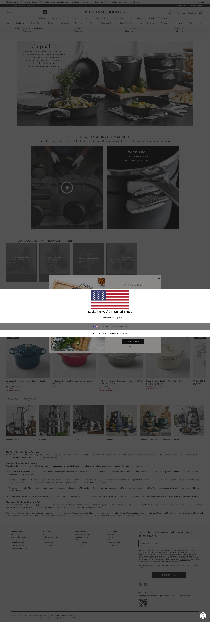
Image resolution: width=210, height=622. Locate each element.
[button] (203, 615)
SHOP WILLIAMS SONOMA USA (113, 327)
